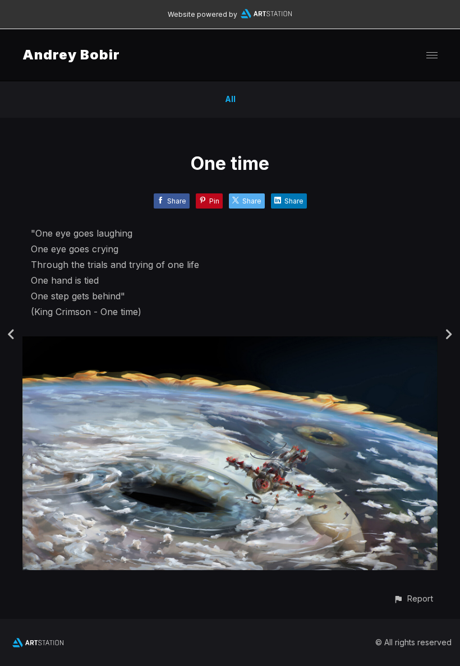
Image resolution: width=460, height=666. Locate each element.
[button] (413, 598)
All (230, 99)
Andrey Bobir (71, 55)
